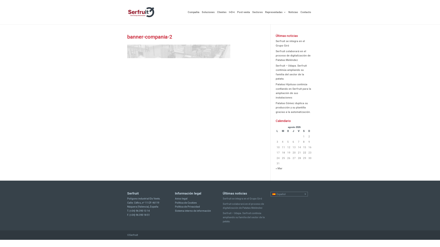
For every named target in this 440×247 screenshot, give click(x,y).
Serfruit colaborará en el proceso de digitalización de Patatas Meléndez (293, 56)
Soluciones (208, 12)
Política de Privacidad (187, 206)
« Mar (279, 168)
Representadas (274, 12)
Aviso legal (181, 198)
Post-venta (243, 12)
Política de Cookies (186, 202)
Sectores (257, 12)
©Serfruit (132, 235)
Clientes (222, 12)
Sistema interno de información (193, 210)
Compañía (193, 12)
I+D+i (232, 12)
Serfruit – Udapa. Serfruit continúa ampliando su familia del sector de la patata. (244, 217)
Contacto (305, 12)
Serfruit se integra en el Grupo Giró (242, 198)
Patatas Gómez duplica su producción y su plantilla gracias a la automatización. (293, 108)
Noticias (293, 12)
